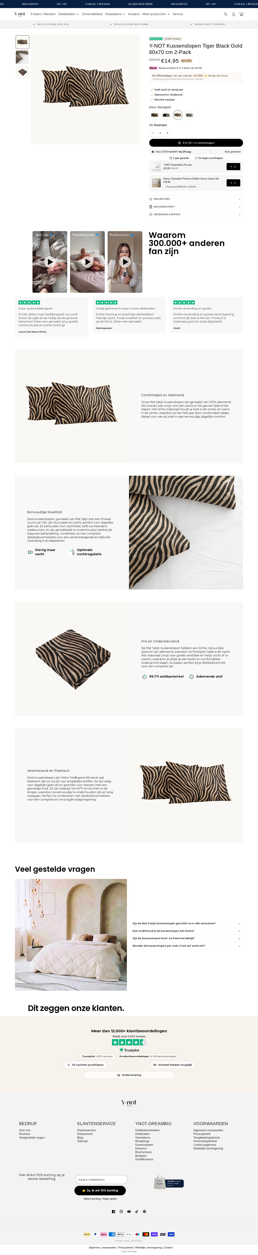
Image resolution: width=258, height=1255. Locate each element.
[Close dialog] (163, 576)
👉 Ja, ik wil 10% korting (129, 663)
